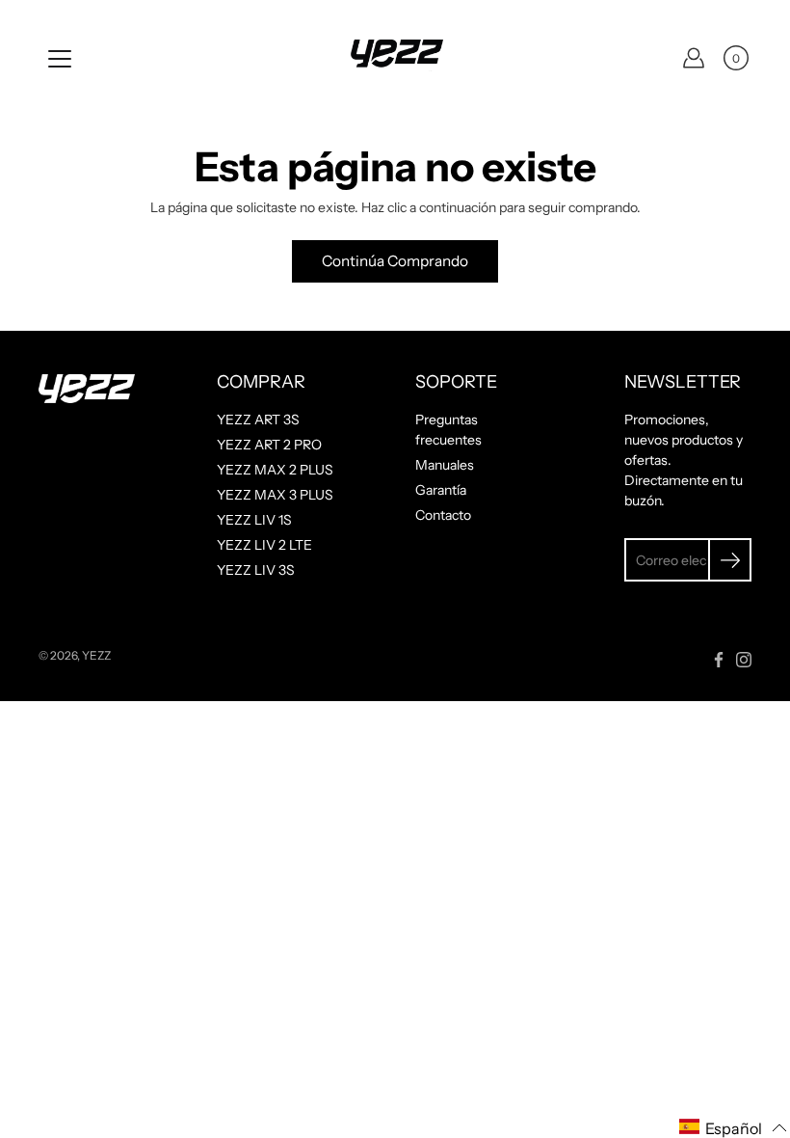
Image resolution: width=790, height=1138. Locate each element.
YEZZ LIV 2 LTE (264, 545)
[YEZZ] (395, 58)
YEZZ (96, 655)
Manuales (444, 465)
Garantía (440, 490)
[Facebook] (718, 659)
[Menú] (60, 59)
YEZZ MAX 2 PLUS (275, 469)
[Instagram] (743, 659)
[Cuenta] (693, 57)
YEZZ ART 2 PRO (269, 444)
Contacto (443, 515)
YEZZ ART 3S (258, 419)
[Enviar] (729, 560)
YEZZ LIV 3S (256, 570)
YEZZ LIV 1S (254, 519)
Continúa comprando (395, 261)
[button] (733, 1127)
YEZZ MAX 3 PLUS (275, 494)
